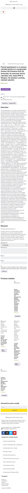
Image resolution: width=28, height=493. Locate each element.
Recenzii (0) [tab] (12, 103)
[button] (14, 8)
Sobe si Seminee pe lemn (9, 461)
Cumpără (17, 316)
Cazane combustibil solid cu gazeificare (12, 444)
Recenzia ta (4, 247)
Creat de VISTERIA (6, 488)
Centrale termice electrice (9, 455)
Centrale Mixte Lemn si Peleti (10, 448)
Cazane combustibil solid (9, 441)
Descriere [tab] (5, 103)
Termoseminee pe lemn (8, 465)
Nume (2, 255)
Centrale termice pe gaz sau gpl (16, 63)
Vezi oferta (5, 89)
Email (2, 260)
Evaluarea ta (4, 242)
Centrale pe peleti (7, 451)
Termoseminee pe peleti (9, 468)
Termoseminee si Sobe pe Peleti (11, 472)
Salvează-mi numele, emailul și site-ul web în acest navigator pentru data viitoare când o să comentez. (14, 267)
